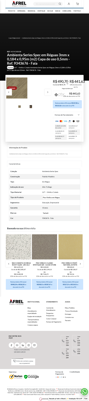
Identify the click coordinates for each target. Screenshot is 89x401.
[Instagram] (28, 345)
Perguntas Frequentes (50, 314)
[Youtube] (17, 345)
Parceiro (68, 320)
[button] (77, 4)
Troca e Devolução (71, 311)
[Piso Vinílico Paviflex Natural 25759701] (70, 246)
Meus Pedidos (70, 308)
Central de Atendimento (50, 309)
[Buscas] (60, 4)
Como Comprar (51, 319)
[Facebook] (11, 345)
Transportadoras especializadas (33, 321)
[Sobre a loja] (16, 302)
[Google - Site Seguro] (31, 377)
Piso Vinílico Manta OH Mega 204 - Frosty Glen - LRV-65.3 (18, 264)
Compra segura (33, 325)
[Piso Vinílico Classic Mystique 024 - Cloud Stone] (44, 246)
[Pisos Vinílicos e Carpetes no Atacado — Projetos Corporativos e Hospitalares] (19, 4)
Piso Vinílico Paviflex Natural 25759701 (71, 264)
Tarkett (10, 67)
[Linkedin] (23, 345)
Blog (29, 308)
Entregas (68, 314)
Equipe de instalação (34, 316)
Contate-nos (69, 317)
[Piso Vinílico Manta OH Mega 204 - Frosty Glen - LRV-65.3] (18, 246)
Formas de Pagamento (53, 322)
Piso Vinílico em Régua (51, 197)
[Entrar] (68, 4)
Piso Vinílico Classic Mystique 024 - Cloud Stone (44, 264)
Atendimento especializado (32, 312)
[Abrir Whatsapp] (84, 391)
